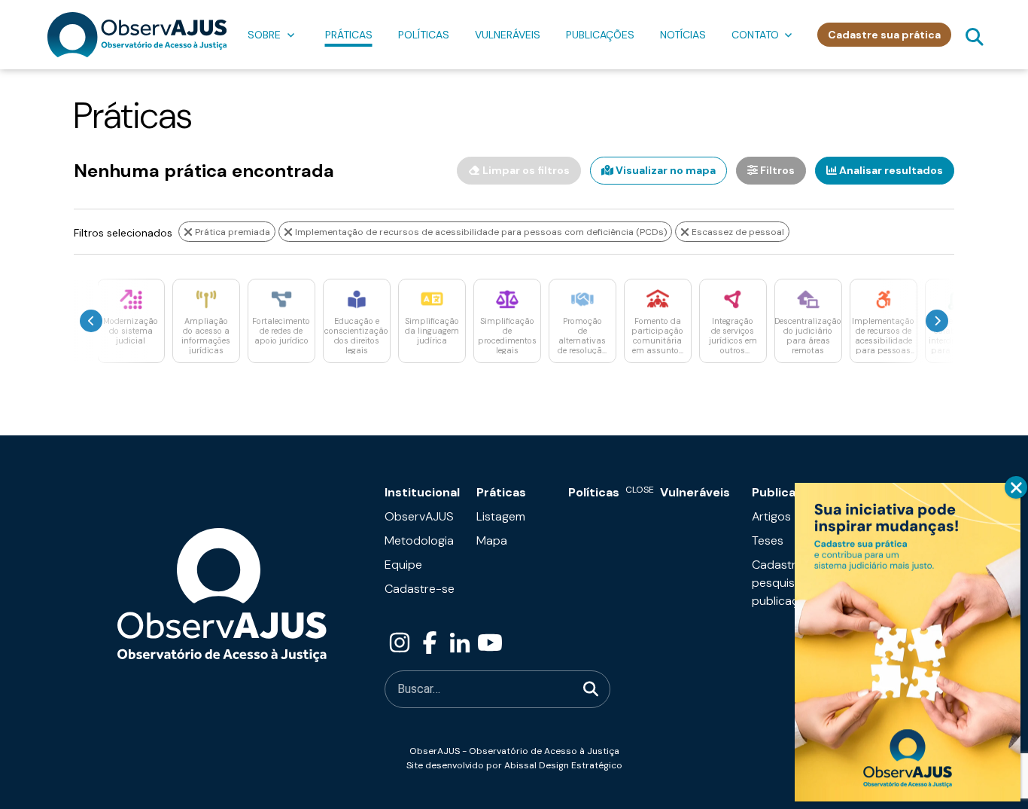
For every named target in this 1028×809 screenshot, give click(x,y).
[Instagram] (400, 643)
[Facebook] (430, 643)
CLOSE (1016, 487)
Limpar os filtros (525, 170)
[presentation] (91, 321)
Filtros (776, 170)
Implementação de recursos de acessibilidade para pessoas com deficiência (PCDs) (480, 232)
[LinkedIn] (460, 643)
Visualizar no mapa (664, 170)
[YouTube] (490, 643)
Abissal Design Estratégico (563, 765)
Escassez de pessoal (736, 232)
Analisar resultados (890, 170)
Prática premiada (231, 232)
